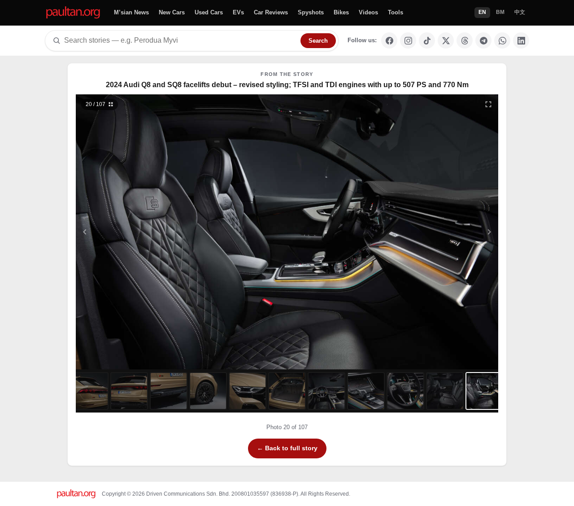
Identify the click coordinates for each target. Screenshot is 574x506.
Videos (368, 12)
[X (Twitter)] (446, 40)
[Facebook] (389, 40)
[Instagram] (408, 40)
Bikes (341, 12)
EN (482, 12)
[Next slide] (446, 231)
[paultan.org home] (73, 13)
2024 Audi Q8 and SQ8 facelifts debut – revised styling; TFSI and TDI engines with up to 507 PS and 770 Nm (287, 85)
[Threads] (465, 40)
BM (500, 12)
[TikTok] (427, 40)
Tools (395, 12)
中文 (519, 12)
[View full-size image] (488, 104)
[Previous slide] (129, 231)
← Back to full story (287, 448)
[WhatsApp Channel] (502, 40)
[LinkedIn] (521, 40)
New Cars (172, 12)
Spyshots (311, 12)
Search (318, 40)
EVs (238, 12)
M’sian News (131, 12)
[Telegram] (483, 40)
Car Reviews (271, 12)
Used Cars (209, 12)
